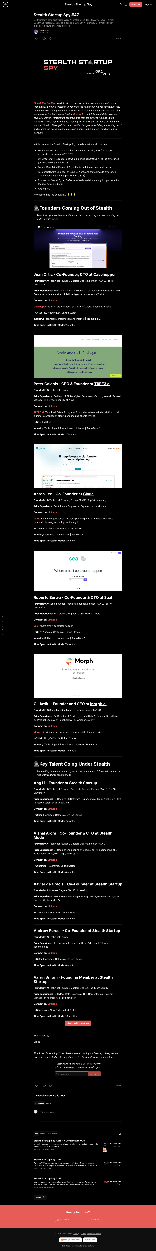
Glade (88, 494)
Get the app (90, 1240)
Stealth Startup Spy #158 (47, 1178)
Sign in (148, 4)
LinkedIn (53, 300)
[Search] (120, 4)
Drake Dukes (44, 30)
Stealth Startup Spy (44, 103)
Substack (66, 1246)
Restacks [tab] (49, 1103)
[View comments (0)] (44, 38)
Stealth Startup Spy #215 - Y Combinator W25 (59, 1140)
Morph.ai (98, 704)
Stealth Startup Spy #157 (47, 1159)
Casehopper (104, 274)
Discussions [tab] (52, 1134)
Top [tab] (36, 1134)
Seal (108, 597)
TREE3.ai (102, 384)
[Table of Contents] (2, 625)
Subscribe (135, 4)
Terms (83, 1233)
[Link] (30, 208)
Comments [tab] (39, 1103)
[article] (78, 1146)
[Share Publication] (126, 4)
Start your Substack (71, 1240)
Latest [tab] (42, 1134)
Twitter (88, 1063)
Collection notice (94, 1233)
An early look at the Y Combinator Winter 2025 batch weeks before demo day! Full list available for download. (66, 1145)
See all (39, 1197)
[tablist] (44, 1103)
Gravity (77, 114)
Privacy (76, 1233)
